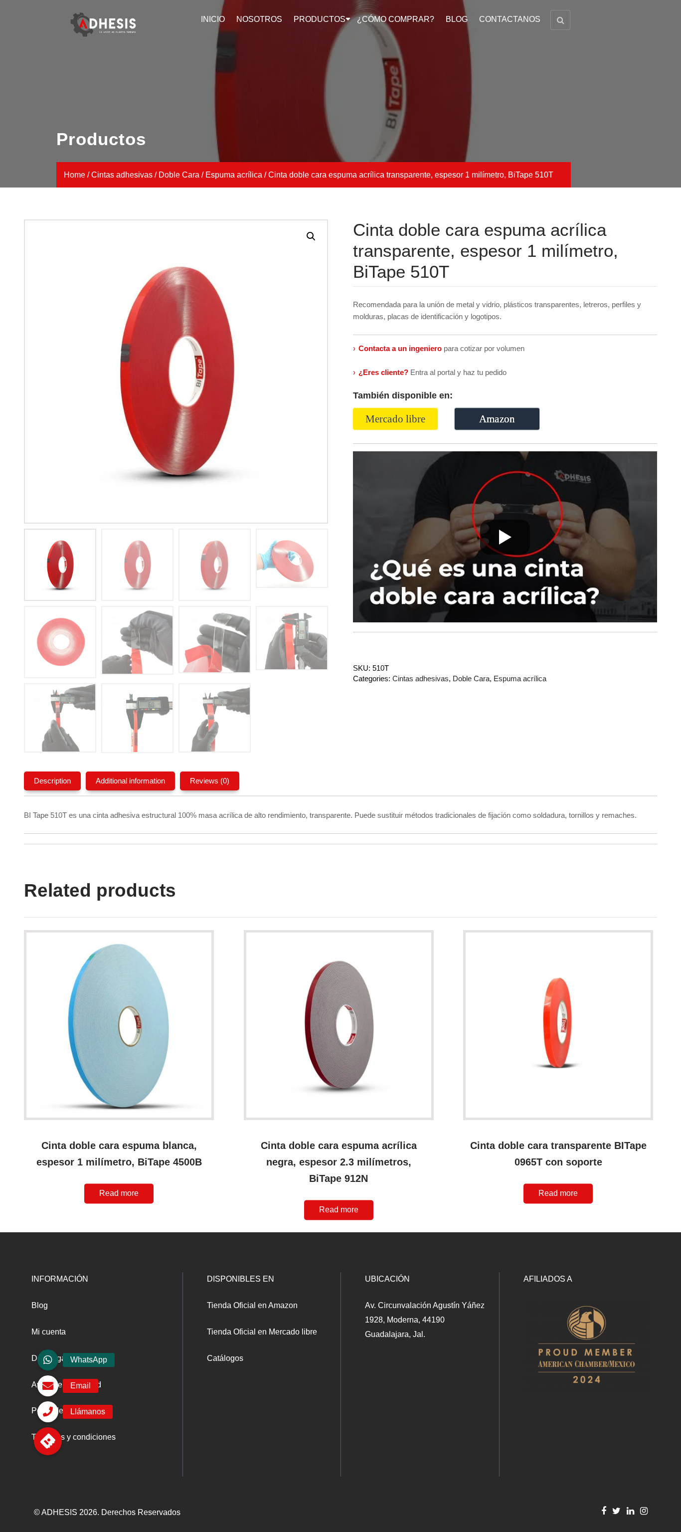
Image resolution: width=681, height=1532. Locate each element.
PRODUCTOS (319, 19)
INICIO (213, 19)
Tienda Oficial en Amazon (252, 1305)
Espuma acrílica (233, 175)
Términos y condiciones (73, 1437)
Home (74, 175)
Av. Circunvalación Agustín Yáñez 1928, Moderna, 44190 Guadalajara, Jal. (425, 1320)
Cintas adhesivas (122, 175)
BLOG (457, 19)
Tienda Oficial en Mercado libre (262, 1332)
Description (52, 780)
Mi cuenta (48, 1332)
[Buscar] (560, 20)
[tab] (52, 780)
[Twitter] (616, 1510)
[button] (48, 1441)
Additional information (130, 780)
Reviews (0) (209, 780)
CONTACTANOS (509, 19)
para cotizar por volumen (438, 348)
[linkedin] (630, 1510)
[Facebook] (603, 1510)
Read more (119, 1193)
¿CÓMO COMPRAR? (395, 19)
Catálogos (225, 1358)
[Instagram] (644, 1510)
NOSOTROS (259, 19)
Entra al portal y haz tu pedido (430, 372)
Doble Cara (179, 175)
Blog (39, 1305)
